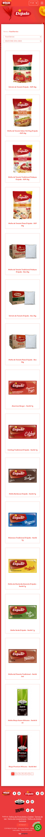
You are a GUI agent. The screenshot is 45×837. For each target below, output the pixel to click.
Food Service (13, 31)
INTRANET (22, 825)
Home (5, 31)
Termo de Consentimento (17, 819)
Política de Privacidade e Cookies (21, 817)
